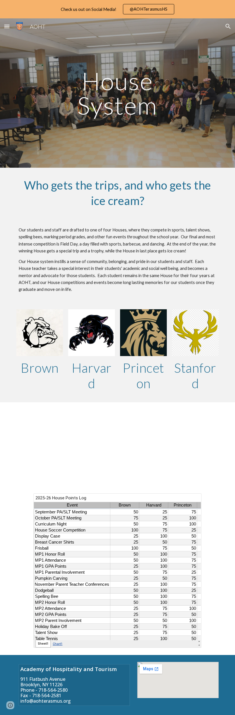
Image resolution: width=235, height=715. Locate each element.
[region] (117, 9)
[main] (117, 93)
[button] (7, 26)
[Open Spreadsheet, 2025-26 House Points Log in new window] (190, 500)
